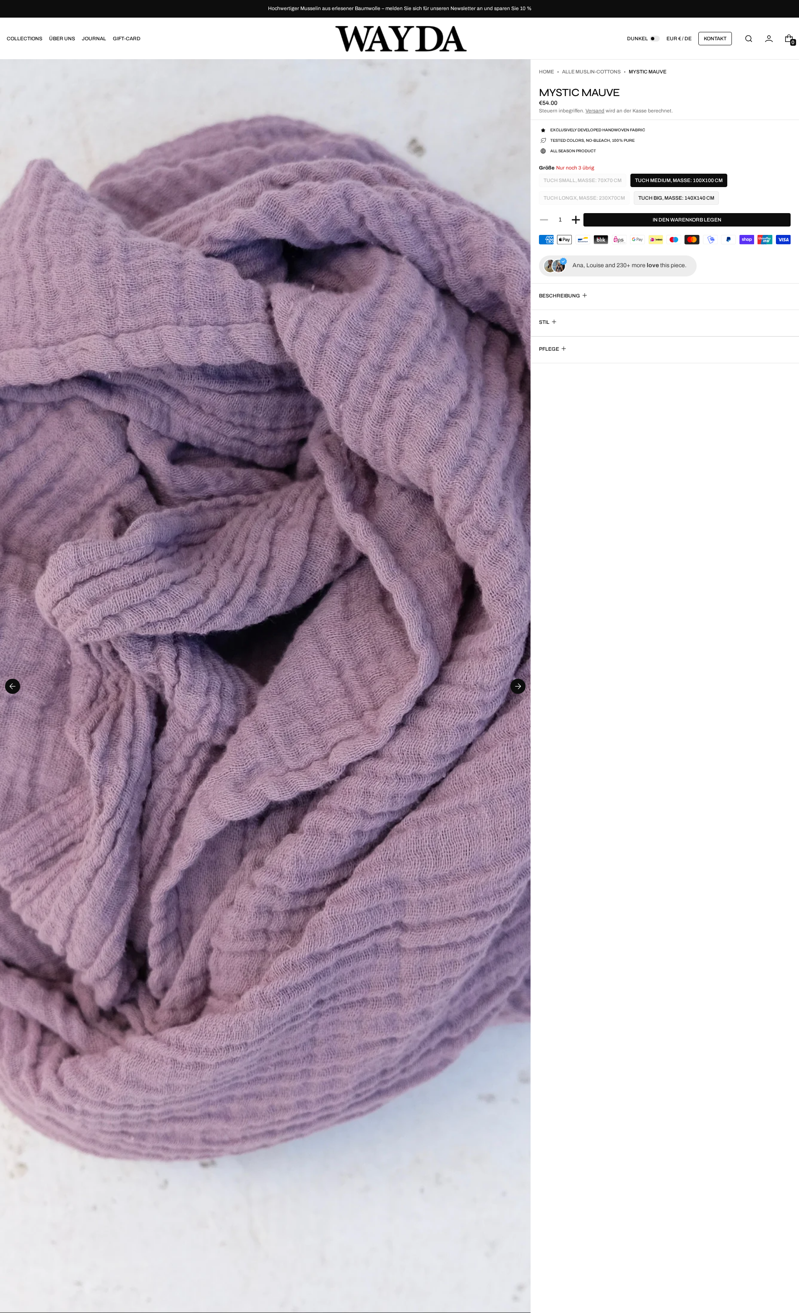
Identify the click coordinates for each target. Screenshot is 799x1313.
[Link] (399, 9)
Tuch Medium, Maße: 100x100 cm (679, 180)
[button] (749, 38)
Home (546, 72)
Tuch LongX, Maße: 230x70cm (584, 200)
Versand (595, 111)
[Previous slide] (12, 686)
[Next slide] (518, 686)
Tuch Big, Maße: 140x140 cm (676, 198)
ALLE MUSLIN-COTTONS (591, 72)
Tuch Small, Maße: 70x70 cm (583, 182)
